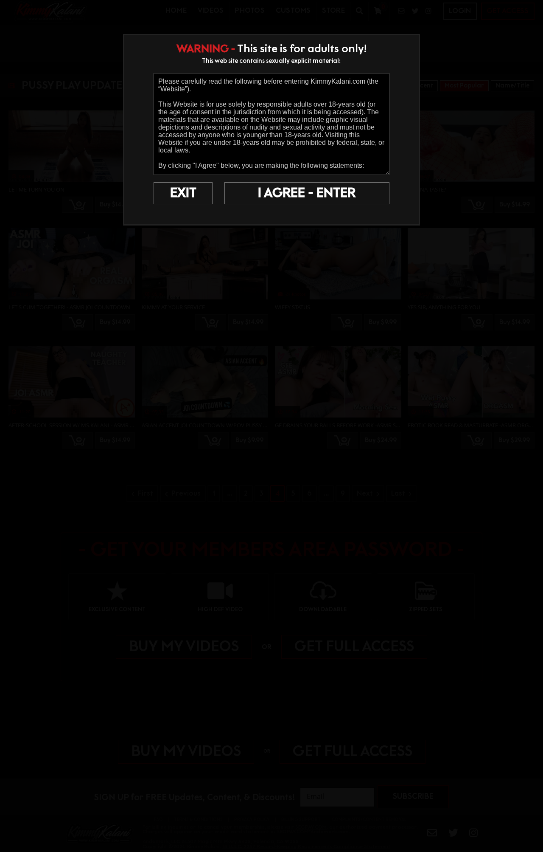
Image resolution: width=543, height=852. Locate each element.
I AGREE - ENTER (306, 193)
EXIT (183, 193)
